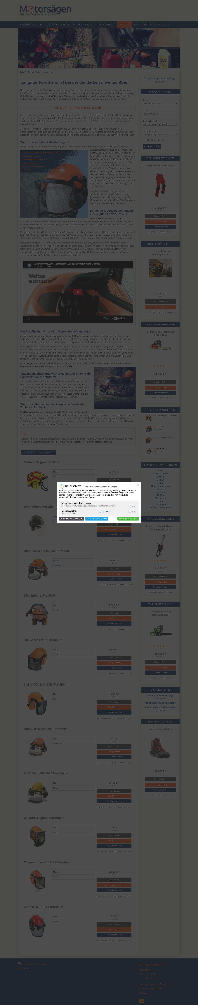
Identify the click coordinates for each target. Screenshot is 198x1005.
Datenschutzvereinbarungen (106, 486)
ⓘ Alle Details (104, 512)
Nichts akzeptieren (97, 519)
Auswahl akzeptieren (71, 519)
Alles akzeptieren (128, 519)
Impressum (89, 486)
